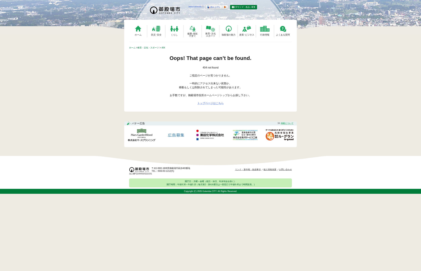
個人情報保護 (269, 169)
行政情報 (264, 34)
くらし (174, 34)
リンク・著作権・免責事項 (248, 169)
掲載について (287, 123)
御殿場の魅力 (228, 34)
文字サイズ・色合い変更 (244, 7)
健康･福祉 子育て (192, 34)
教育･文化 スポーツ (210, 34)
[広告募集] (176, 135)
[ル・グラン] (279, 135)
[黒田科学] (210, 135)
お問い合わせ (285, 169)
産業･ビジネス (246, 34)
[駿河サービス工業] (245, 135)
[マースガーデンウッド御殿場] (141, 135)
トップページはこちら (210, 103)
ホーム (138, 34)
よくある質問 (283, 34)
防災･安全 (156, 34)
